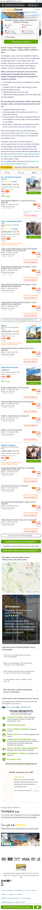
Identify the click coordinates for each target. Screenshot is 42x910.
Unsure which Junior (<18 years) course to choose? (20, 698)
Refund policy (19, 890)
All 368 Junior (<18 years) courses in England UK (20, 550)
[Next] (40, 167)
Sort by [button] (22, 172)
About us (4, 894)
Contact (26, 133)
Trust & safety (26, 898)
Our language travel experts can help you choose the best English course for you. (19, 702)
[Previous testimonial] (4, 786)
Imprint (20, 894)
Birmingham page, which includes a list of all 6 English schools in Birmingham (20, 629)
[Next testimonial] (38, 786)
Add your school (20, 902)
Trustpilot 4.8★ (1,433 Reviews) (14, 5)
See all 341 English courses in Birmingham (20, 541)
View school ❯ (33, 193)
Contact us (12, 894)
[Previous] (1, 167)
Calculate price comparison (21, 42)
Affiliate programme (7, 902)
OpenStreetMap (36, 592)
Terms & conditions (7, 890)
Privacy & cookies (30, 890)
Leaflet (29, 592)
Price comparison (6, 167)
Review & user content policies (11, 898)
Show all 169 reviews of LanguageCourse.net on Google (19, 828)
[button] (1, 1)
